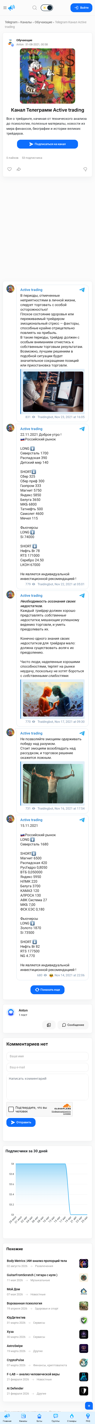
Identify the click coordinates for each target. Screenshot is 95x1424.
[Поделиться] (19, 169)
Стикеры (71, 1421)
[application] (47, 1193)
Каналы (26, 22)
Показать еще (50, 989)
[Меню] (5, 7)
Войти (84, 7)
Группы (56, 1421)
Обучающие (43, 22)
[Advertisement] (47, 229)
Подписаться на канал (50, 144)
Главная (7, 1421)
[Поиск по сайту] (34, 7)
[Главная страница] (11, 7)
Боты (39, 1421)
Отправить (23, 1122)
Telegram (11, 22)
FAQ (88, 1421)
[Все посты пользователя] (48, 1025)
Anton (23, 1010)
